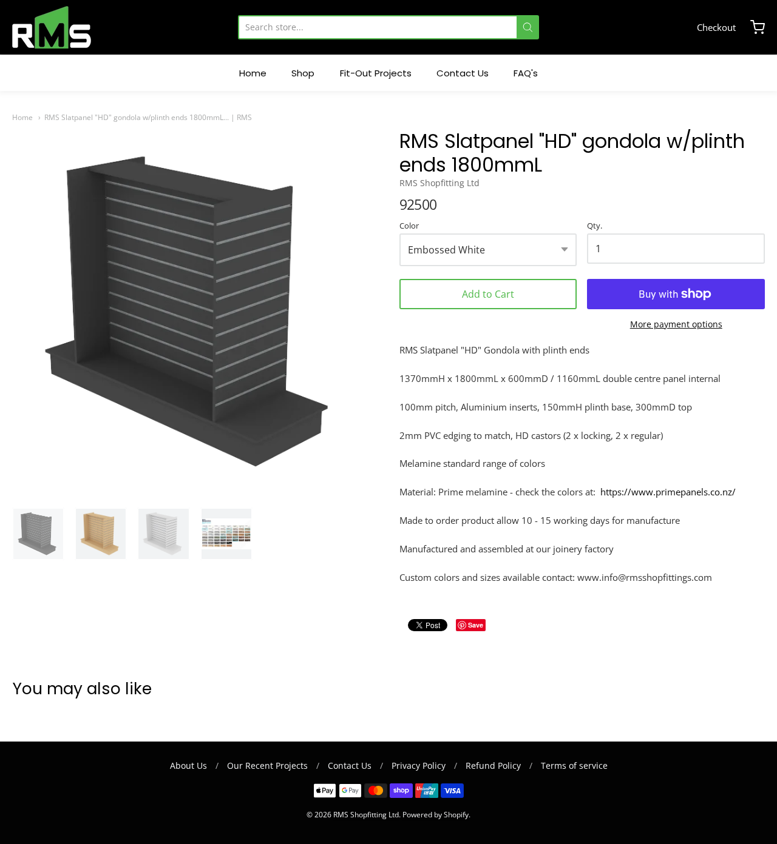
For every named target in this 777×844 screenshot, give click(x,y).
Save (475, 624)
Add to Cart (488, 294)
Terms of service (574, 765)
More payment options (676, 324)
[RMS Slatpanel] (38, 533)
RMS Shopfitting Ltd (439, 183)
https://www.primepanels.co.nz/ (668, 492)
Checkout (716, 27)
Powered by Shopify (435, 814)
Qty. (594, 226)
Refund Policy (493, 765)
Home (22, 117)
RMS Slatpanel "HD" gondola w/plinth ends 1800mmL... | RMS (148, 117)
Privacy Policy (419, 765)
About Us (188, 765)
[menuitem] (253, 73)
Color (409, 226)
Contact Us (350, 765)
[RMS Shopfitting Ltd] (51, 27)
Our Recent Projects (267, 765)
